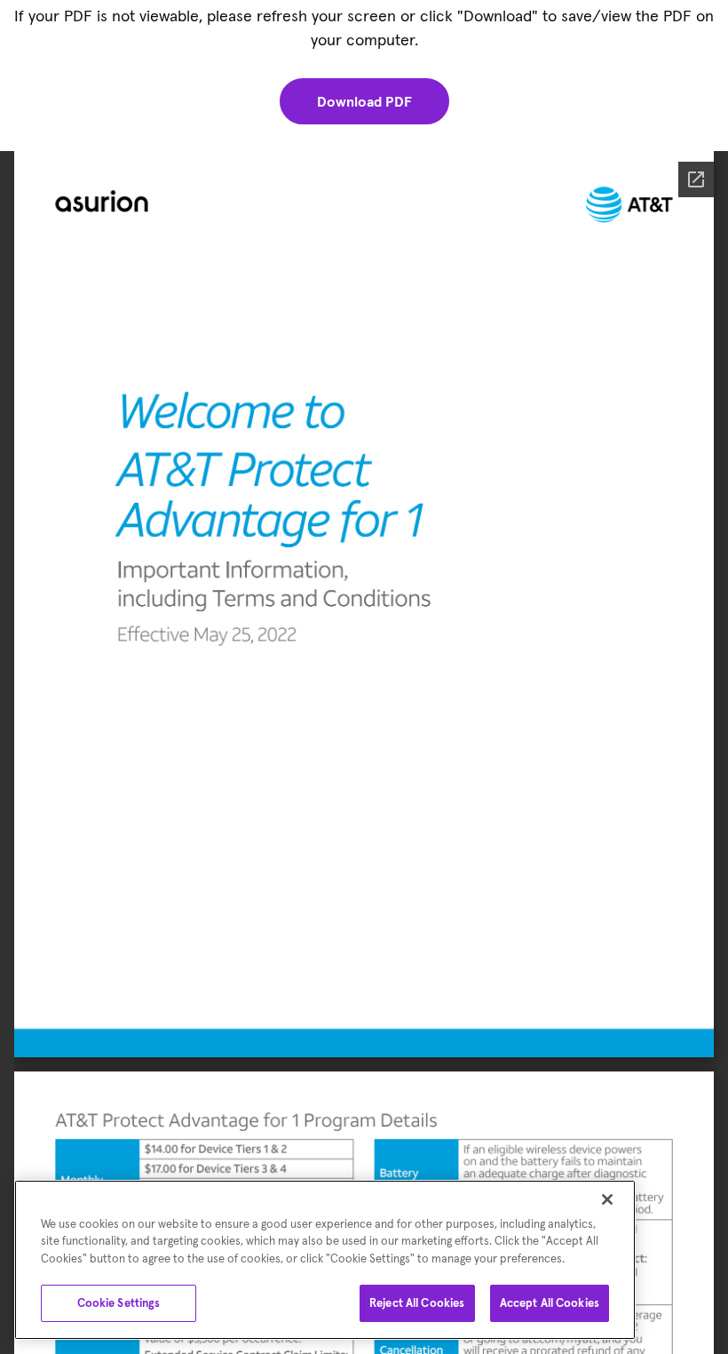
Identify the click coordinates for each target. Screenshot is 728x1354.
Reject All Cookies (416, 1302)
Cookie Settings (119, 1302)
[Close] (607, 1199)
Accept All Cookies (549, 1302)
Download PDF (364, 101)
